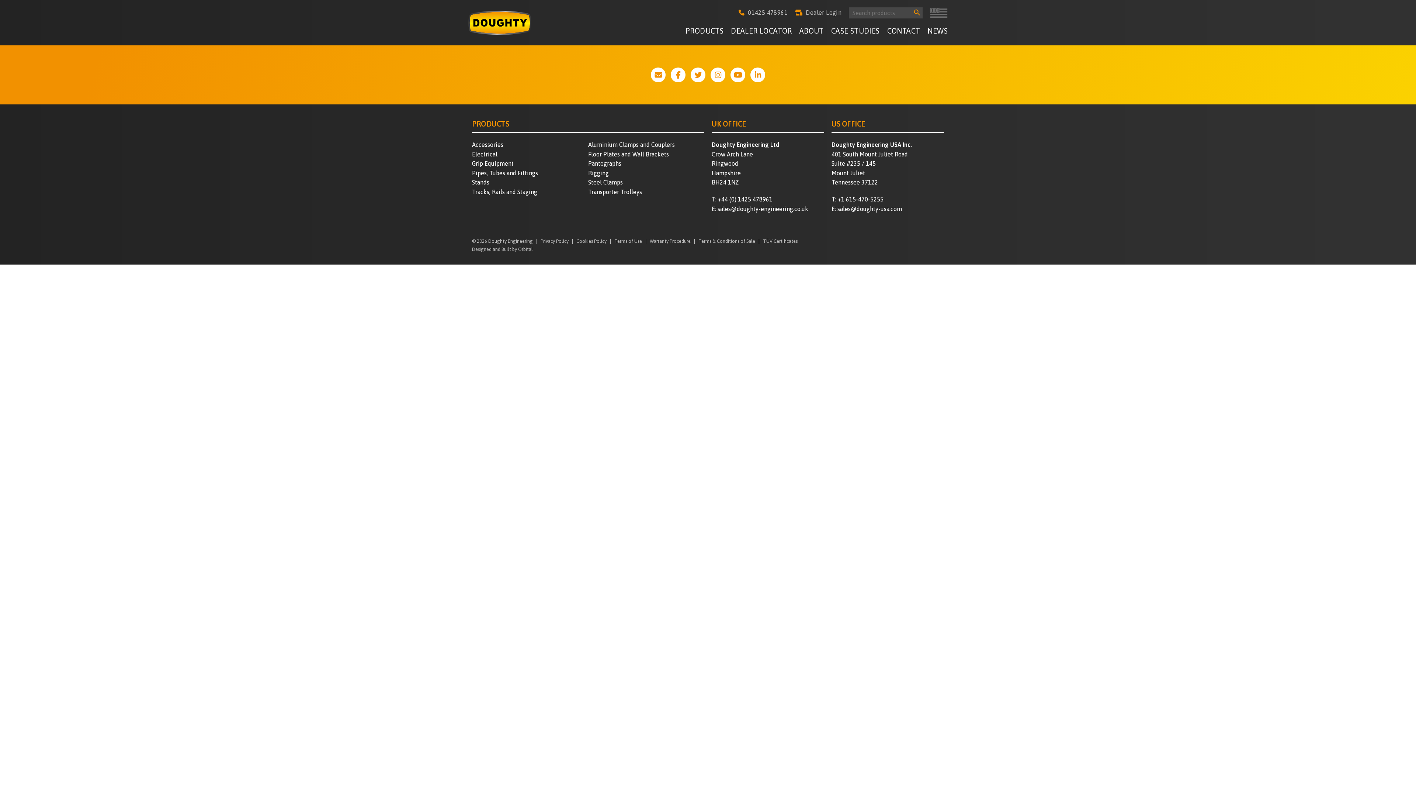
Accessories (487, 144)
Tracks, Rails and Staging (504, 192)
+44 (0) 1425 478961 (745, 199)
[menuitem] (704, 31)
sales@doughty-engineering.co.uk (763, 209)
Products (704, 31)
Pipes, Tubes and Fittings (505, 173)
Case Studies (855, 31)
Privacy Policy (555, 241)
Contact (903, 31)
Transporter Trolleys (615, 192)
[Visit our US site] (939, 12)
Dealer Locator (761, 31)
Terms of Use (628, 241)
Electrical (484, 154)
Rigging (598, 173)
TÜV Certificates (780, 241)
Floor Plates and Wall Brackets (628, 154)
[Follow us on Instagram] (718, 75)
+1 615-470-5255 (861, 199)
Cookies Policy (591, 241)
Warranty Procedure (670, 241)
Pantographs (604, 163)
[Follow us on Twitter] (698, 75)
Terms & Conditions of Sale (726, 241)
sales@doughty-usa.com (869, 209)
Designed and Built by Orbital (502, 249)
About (811, 31)
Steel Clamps (605, 182)
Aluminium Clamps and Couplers (631, 144)
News (937, 31)
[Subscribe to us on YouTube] (738, 75)
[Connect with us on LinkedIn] (758, 75)
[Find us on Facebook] (678, 75)
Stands (480, 182)
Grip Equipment (493, 163)
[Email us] (658, 75)
